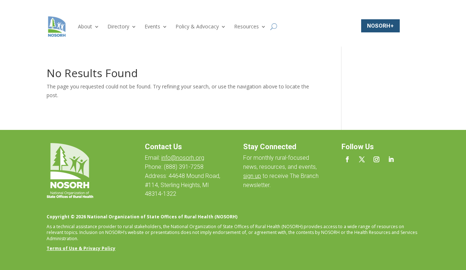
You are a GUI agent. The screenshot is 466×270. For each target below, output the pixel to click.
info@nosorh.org (182, 157)
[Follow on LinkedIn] (391, 159)
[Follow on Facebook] (347, 159)
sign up (252, 175)
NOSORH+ (380, 26)
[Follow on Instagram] (376, 159)
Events (152, 26)
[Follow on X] (362, 159)
